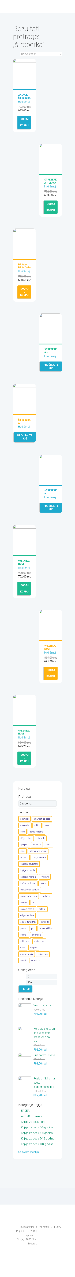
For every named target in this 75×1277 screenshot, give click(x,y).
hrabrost (37, 844)
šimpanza (35, 960)
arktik (37, 825)
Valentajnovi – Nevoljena (24, 565)
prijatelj (23, 935)
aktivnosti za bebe (42, 819)
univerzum (43, 954)
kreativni (45, 877)
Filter (26, 989)
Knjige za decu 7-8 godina (37, 1133)
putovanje (36, 935)
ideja (22, 851)
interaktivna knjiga (38, 851)
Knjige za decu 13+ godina (37, 1144)
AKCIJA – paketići (32, 1116)
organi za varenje (28, 922)
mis (34, 902)
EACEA (25, 1110)
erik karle (41, 838)
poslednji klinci (46, 928)
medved (24, 902)
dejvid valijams (36, 832)
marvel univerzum (28, 896)
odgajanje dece (27, 915)
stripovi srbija (26, 954)
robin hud (24, 941)
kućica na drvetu (27, 883)
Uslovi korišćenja (28, 1152)
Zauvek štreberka (24, 97)
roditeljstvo (39, 941)
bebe (22, 832)
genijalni (24, 844)
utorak (23, 960)
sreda (22, 947)
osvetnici (45, 922)
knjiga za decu (39, 857)
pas (33, 928)
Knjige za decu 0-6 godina (37, 1127)
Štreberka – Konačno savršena (50, 354)
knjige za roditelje (28, 877)
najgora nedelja (27, 909)
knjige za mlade (27, 870)
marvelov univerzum (29, 890)
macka (43, 883)
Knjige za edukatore (33, 1121)
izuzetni (24, 857)
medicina (46, 896)
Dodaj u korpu (24, 122)
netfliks (42, 909)
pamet (23, 928)
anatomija (24, 825)
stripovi (33, 947)
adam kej (24, 819)
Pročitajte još (50, 366)
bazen (47, 825)
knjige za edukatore (29, 864)
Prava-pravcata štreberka (24, 269)
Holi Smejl (24, 101)
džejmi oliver (26, 838)
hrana (48, 844)
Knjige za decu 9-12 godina (37, 1138)
